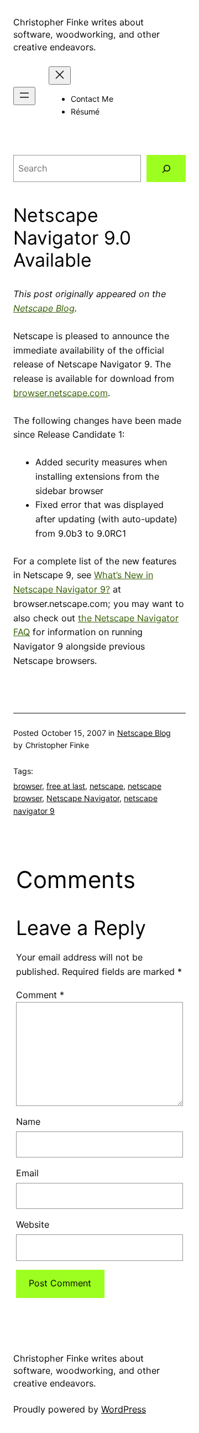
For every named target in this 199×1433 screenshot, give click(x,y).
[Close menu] (60, 75)
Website (32, 1224)
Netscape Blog (44, 308)
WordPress (123, 1409)
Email (27, 1172)
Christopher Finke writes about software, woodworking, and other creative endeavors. (86, 35)
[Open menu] (24, 96)
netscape (106, 786)
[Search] (166, 168)
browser (27, 786)
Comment (40, 994)
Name (28, 1121)
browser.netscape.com (60, 392)
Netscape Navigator (82, 798)
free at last (65, 786)
